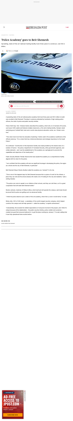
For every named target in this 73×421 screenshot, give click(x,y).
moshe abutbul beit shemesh (8, 223)
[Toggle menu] (4, 27)
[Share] (2, 50)
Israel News (11, 35)
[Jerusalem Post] (36, 27)
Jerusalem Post (4, 35)
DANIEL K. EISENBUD (11, 111)
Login (67, 27)
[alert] (13, 404)
